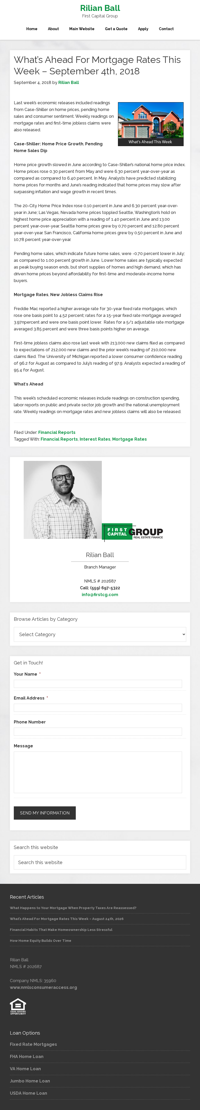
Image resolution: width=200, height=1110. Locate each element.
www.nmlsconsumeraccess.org (43, 987)
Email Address (31, 698)
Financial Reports (57, 432)
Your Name (27, 674)
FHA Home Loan (26, 1056)
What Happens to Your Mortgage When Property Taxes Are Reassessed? (73, 908)
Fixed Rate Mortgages (33, 1044)
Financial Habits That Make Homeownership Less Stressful (61, 930)
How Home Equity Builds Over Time (40, 941)
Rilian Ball (100, 8)
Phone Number (30, 722)
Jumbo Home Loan (30, 1081)
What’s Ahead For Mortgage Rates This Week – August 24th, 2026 (66, 919)
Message (23, 745)
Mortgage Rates (129, 439)
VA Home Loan (25, 1068)
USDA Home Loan (28, 1093)
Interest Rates (95, 439)
